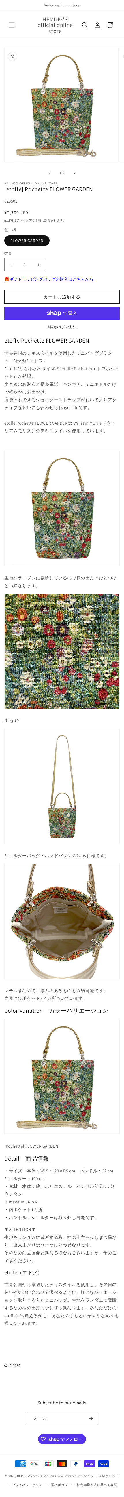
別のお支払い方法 (62, 327)
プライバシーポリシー (29, 1485)
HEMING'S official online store (40, 1476)
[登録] (90, 1418)
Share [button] (15, 1364)
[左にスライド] (49, 172)
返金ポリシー (109, 1476)
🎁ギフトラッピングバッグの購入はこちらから (49, 279)
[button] (11, 25)
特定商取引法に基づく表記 (97, 1485)
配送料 (9, 220)
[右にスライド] (74, 172)
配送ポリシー (61, 1485)
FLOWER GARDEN (27, 240)
